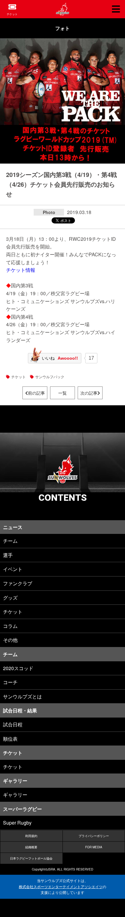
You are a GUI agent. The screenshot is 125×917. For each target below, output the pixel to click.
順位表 (10, 738)
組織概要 (31, 847)
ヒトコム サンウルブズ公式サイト (62, 9)
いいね (60, 358)
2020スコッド (18, 668)
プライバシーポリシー (94, 836)
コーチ (10, 682)
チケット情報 (20, 269)
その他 (10, 639)
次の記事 (88, 393)
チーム (10, 540)
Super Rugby (17, 822)
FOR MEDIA (93, 847)
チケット (12, 14)
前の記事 (36, 393)
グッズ (10, 597)
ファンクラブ (17, 583)
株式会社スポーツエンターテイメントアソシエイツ (61, 886)
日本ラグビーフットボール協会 (31, 858)
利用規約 (31, 836)
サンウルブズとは (22, 696)
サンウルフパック (49, 376)
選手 (8, 555)
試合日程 (12, 724)
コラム (10, 625)
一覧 (62, 393)
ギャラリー (15, 794)
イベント (12, 569)
